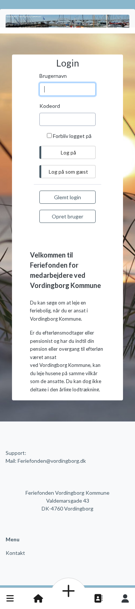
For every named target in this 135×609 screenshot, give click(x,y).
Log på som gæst (68, 171)
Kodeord (49, 106)
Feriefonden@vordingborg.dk (52, 461)
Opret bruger (67, 216)
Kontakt (15, 553)
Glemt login (67, 197)
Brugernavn (53, 76)
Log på (125, 598)
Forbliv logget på (72, 136)
